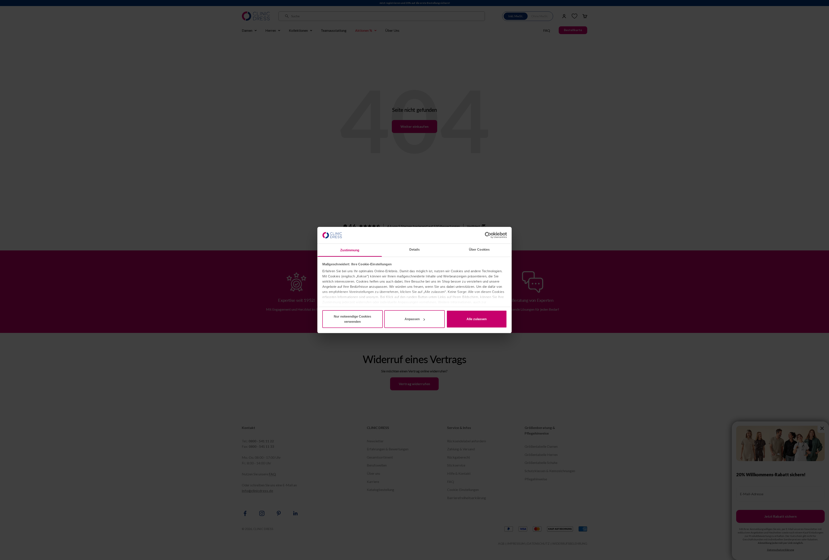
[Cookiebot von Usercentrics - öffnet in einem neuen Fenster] (488, 235)
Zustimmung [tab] (349, 250)
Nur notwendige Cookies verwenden (352, 319)
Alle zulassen (477, 319)
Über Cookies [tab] (479, 249)
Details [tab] (414, 249)
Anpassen (412, 319)
